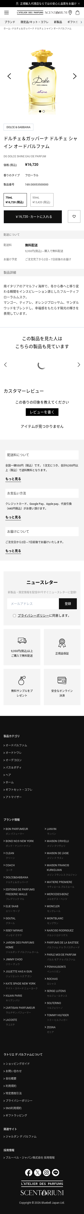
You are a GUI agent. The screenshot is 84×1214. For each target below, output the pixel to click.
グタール (10, 923)
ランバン (51, 833)
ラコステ (10, 1024)
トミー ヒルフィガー (57, 1020)
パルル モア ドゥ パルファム (61, 959)
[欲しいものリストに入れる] (74, 216)
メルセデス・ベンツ (57, 899)
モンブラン (52, 923)
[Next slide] (74, 76)
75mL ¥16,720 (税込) (15, 200)
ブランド (9, 22)
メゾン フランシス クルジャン (62, 874)
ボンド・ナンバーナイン (18, 845)
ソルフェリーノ (55, 1007)
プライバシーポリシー (33, 615)
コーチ (9, 870)
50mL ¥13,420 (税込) (41, 200)
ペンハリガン (53, 971)
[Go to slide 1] (40, 111)
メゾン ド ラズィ (55, 858)
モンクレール (53, 911)
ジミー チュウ (13, 964)
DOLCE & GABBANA (18, 127)
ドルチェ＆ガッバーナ (17, 882)
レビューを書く (42, 412)
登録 (68, 603)
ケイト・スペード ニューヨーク (22, 988)
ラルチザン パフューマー (18, 1012)
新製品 (58, 22)
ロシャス (51, 983)
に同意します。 (44, 615)
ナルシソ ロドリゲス (57, 935)
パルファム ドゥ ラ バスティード (63, 947)
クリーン (10, 858)
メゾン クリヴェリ (56, 845)
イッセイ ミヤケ (14, 935)
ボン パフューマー (15, 833)
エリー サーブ (13, 911)
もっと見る (13, 479)
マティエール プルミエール (60, 886)
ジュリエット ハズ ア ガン (19, 976)
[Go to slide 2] (44, 111)
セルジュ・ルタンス (57, 995)
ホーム (7, 28)
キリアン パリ (13, 1000)
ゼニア (50, 1032)
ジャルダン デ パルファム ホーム (22, 952)
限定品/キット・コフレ (35, 22)
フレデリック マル (15, 899)
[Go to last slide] (9, 76)
